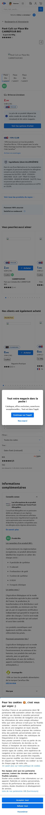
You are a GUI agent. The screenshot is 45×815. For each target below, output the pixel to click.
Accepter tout (22, 800)
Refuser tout (22, 806)
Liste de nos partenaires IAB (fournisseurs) (20, 791)
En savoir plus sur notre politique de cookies (21, 766)
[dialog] (22, 756)
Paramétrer (23, 812)
